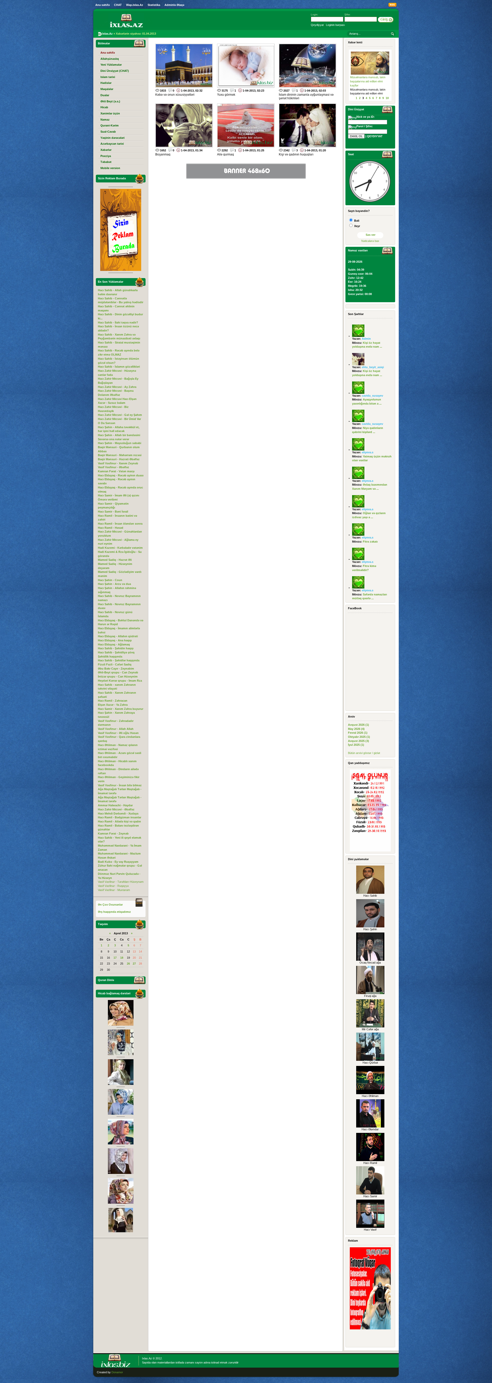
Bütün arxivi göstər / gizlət (364, 752)
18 (121, 957)
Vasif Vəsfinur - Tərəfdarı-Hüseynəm (121, 881)
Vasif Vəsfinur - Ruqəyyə (113, 885)
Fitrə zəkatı (370, 541)
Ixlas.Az (147, 1358)
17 (115, 957)
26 (128, 963)
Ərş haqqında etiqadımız (114, 911)
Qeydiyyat (317, 24)
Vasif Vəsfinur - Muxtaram (114, 889)
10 (387, 98)
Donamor (117, 1372)
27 (134, 963)
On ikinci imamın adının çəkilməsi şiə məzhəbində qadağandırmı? (366, 81)
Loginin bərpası (335, 24)
